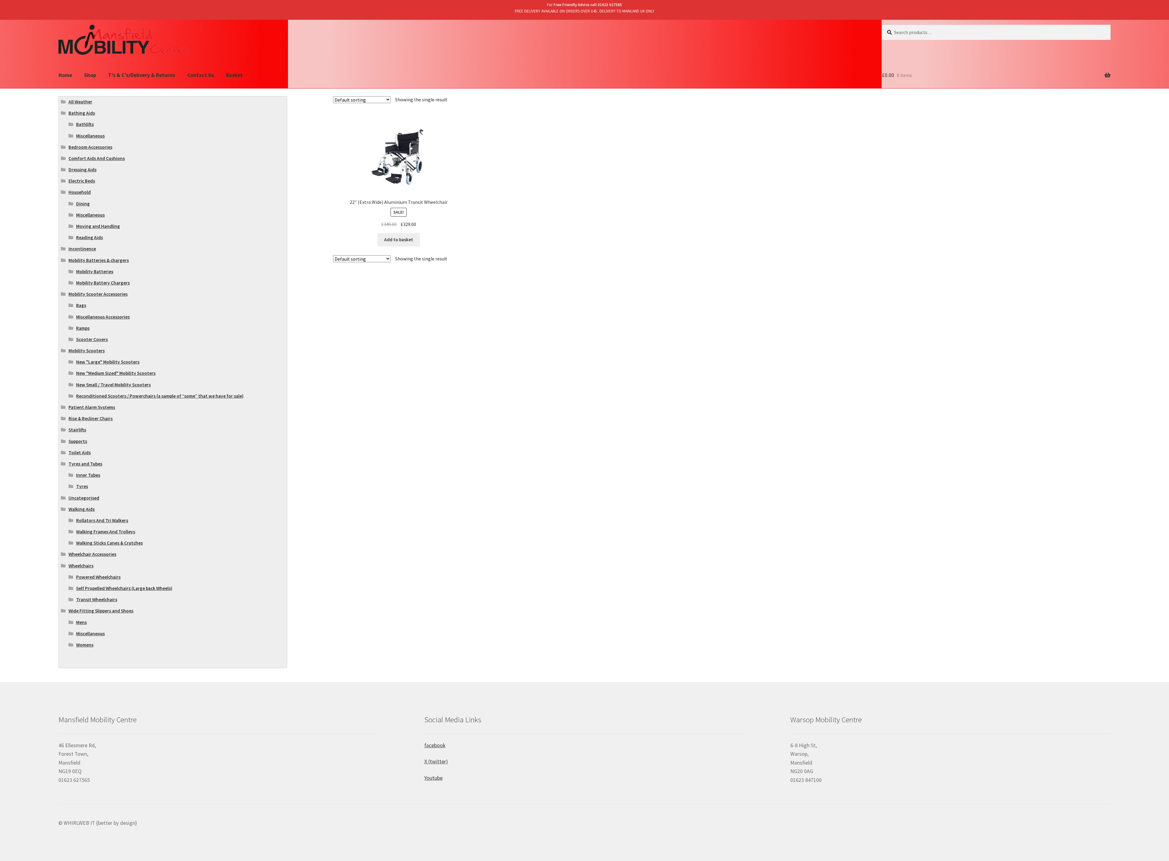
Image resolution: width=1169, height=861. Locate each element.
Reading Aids (89, 237)
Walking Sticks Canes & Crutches (109, 543)
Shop (90, 75)
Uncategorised (83, 498)
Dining (83, 204)
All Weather (80, 102)
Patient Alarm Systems (91, 407)
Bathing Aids (81, 113)
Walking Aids (81, 509)
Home (65, 75)
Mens (81, 622)
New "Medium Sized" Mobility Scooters (116, 373)
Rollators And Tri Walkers (102, 520)
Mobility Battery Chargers (103, 283)
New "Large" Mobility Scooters (107, 362)
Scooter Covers (92, 339)
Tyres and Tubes (85, 464)
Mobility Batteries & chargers (98, 260)
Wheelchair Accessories (92, 554)
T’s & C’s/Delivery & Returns (141, 75)
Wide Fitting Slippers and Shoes (100, 611)
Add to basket (398, 239)
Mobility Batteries (94, 271)
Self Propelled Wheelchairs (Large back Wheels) (124, 588)
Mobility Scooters (86, 351)
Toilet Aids (79, 452)
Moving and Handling (98, 226)
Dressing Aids (82, 170)
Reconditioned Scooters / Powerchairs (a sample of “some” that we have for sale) (160, 396)
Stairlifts (77, 430)
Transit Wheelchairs (96, 599)
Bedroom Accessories (90, 147)
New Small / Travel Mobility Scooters (113, 385)
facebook (434, 745)
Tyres (82, 486)
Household (79, 192)
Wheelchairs (80, 566)
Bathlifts (85, 124)
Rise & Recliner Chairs (90, 418)
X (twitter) (436, 761)
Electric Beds (81, 181)
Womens (84, 645)
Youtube (433, 778)
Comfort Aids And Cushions (96, 158)
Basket (234, 75)
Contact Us (200, 75)
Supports (77, 441)
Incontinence (82, 249)
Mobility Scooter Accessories (98, 294)
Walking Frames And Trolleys (105, 532)
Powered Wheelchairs (98, 577)
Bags (81, 305)
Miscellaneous (90, 136)
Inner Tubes (88, 475)
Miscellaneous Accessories (103, 317)
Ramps (83, 328)
